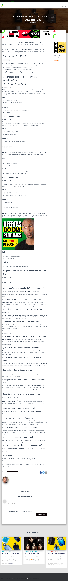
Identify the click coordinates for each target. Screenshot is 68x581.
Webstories (61, 6)
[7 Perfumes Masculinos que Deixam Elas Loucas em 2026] (34, 543)
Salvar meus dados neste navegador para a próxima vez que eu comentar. (21, 511)
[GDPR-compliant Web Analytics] (56, 60)
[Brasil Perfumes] (2, 5)
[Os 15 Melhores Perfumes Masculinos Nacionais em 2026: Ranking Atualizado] (56, 543)
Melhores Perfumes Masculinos (12, 471)
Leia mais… (11, 563)
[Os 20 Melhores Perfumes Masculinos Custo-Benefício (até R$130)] (11, 543)
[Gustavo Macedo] (5, 479)
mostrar (7, 60)
